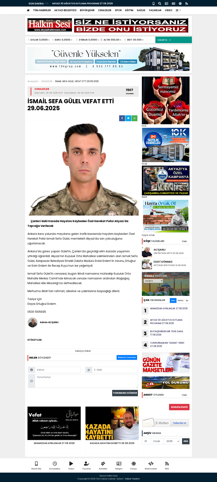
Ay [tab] (187, 300)
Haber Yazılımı (132, 478)
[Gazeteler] (173, 3)
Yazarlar (86, 468)
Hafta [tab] (180, 300)
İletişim (118, 468)
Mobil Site (36, 468)
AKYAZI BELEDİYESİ (65, 10)
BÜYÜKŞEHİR (87, 10)
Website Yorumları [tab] (127, 357)
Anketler (103, 468)
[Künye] (180, 3)
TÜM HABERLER (42, 10)
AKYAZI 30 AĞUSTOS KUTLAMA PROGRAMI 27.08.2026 (82, 3)
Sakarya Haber (83, 351)
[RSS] (187, 3)
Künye (133, 468)
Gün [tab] (173, 300)
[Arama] (160, 3)
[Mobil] (153, 3)
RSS (167, 468)
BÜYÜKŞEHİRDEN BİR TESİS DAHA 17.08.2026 (163, 333)
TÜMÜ (184, 241)
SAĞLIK (141, 10)
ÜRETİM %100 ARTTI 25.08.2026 (169, 253)
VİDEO (168, 10)
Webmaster (151, 468)
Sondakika (54, 468)
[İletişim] (166, 3)
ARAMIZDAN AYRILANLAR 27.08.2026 (166, 310)
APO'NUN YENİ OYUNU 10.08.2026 (170, 265)
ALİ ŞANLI (160, 249)
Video (71, 468)
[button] (178, 10)
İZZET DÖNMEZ (163, 262)
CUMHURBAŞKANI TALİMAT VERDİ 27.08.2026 (163, 345)
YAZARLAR (155, 10)
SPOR (118, 10)
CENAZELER (104, 10)
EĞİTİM (129, 10)
